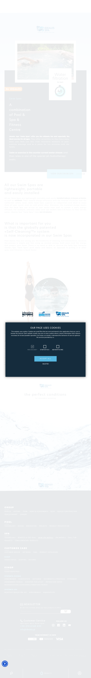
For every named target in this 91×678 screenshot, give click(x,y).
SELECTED (45, 364)
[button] (4, 663)
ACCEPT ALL (45, 359)
